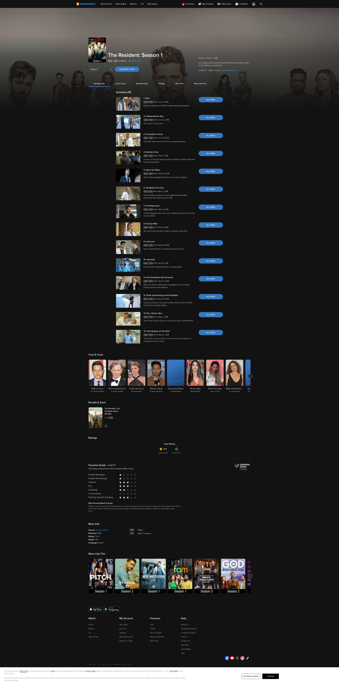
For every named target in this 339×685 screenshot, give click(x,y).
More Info (179, 83)
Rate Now (177, 453)
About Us (185, 624)
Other (105, 530)
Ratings (162, 83)
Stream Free (93, 637)
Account (122, 629)
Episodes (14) (99, 83)
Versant (24, 671)
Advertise (185, 645)
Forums (184, 637)
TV (90, 633)
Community (163, 453)
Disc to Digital (155, 633)
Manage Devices (126, 637)
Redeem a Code (126, 641)
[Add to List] (106, 426)
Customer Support (188, 633)
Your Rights (174, 671)
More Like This (200, 83)
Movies (91, 629)
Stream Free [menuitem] (106, 4)
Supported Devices (189, 629)
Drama (98, 530)
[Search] (261, 4)
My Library (123, 624)
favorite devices (227, 70)
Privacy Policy (90, 671)
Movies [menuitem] (133, 4)
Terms (52, 671)
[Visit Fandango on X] (237, 658)
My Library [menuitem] (152, 4)
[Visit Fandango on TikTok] (247, 658)
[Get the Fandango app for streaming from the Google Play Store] (112, 609)
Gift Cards (154, 641)
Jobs (183, 653)
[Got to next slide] (250, 376)
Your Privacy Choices (251, 676)
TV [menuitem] (142, 4)
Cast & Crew (120, 83)
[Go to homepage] (86, 4)
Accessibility (186, 649)
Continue (270, 676)
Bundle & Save (142, 83)
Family (152, 629)
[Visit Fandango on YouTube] (232, 658)
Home (91, 624)
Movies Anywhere (157, 637)
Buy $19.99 (129, 69)
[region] (169, 676)
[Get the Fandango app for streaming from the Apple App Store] (95, 609)
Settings (122, 633)
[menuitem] (224, 4)
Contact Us (185, 641)
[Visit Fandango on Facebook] (227, 658)
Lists (152, 624)
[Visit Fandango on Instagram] (242, 658)
